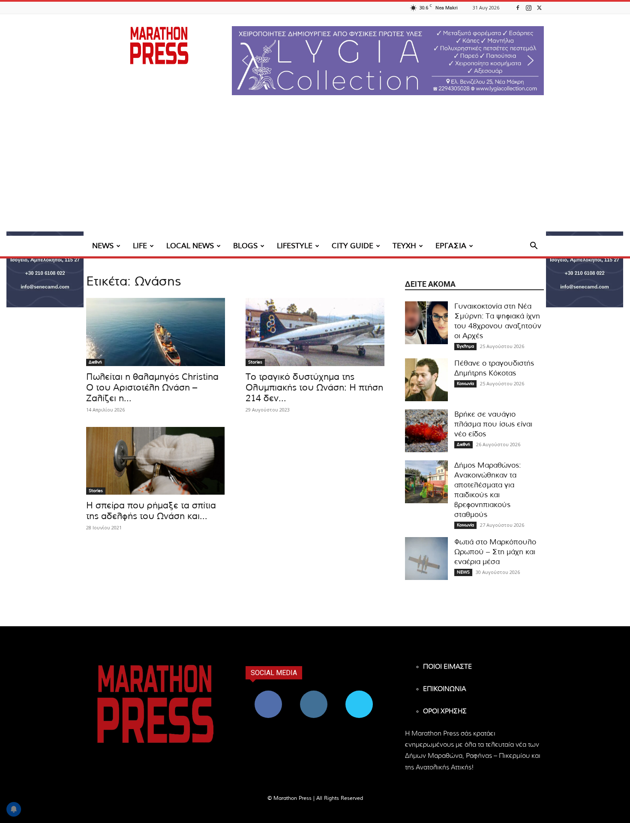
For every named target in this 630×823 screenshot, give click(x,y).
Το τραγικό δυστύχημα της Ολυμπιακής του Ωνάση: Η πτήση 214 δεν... (314, 387)
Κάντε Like (268, 694)
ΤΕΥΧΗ (404, 245)
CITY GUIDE (352, 245)
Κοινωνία (465, 383)
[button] (388, 60)
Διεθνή (95, 362)
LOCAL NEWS (190, 245)
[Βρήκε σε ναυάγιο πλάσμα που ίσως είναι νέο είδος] (426, 430)
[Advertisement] (315, 171)
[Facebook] (517, 7)
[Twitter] (539, 7)
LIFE (140, 245)
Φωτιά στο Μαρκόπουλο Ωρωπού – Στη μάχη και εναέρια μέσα (495, 551)
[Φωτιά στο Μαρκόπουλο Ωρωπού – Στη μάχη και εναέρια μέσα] (426, 558)
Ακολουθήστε (314, 694)
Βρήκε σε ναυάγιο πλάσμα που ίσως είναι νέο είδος (493, 424)
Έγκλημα (465, 346)
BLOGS (245, 245)
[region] (388, 60)
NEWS (103, 245)
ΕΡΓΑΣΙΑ (450, 245)
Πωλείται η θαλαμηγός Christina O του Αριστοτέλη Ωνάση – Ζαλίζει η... (152, 387)
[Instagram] (528, 7)
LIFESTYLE (294, 245)
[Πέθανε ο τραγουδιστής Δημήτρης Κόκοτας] (426, 379)
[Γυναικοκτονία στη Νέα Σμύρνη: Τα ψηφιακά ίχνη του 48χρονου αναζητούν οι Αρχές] (426, 322)
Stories (255, 362)
